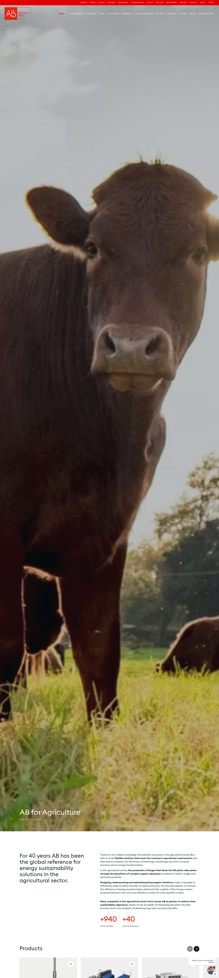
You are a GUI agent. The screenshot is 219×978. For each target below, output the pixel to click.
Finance (150, 2)
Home (22, 819)
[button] (190, 949)
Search (202, 2)
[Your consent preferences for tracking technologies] (215, 974)
